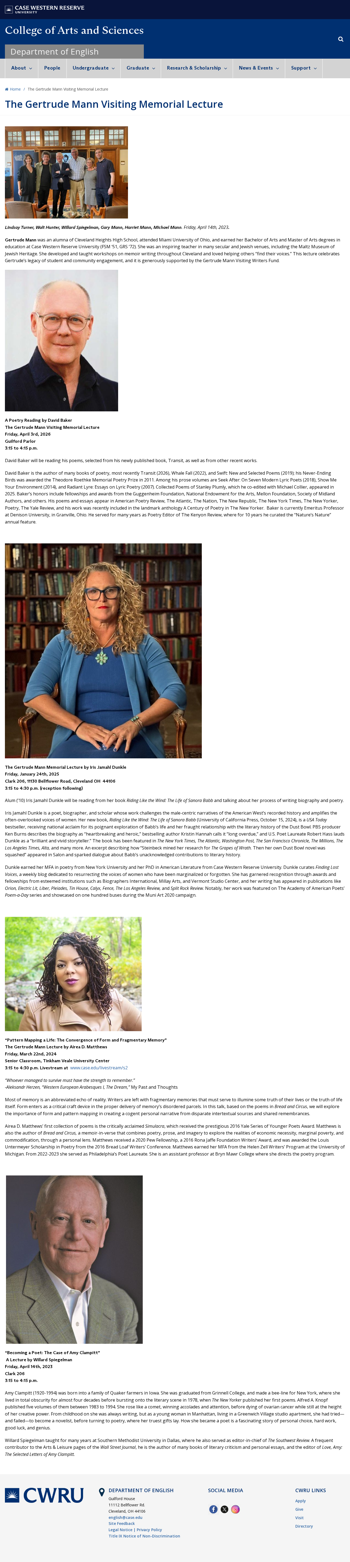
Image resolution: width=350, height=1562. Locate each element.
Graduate (138, 68)
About (18, 68)
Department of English (54, 51)
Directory (304, 1526)
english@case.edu (125, 1517)
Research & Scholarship (194, 68)
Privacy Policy (149, 1529)
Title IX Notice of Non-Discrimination (144, 1536)
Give (299, 1509)
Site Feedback (122, 1523)
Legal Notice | (122, 1529)
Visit (299, 1517)
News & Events (256, 68)
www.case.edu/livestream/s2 (99, 1068)
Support (301, 68)
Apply (300, 1500)
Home (15, 89)
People (52, 68)
